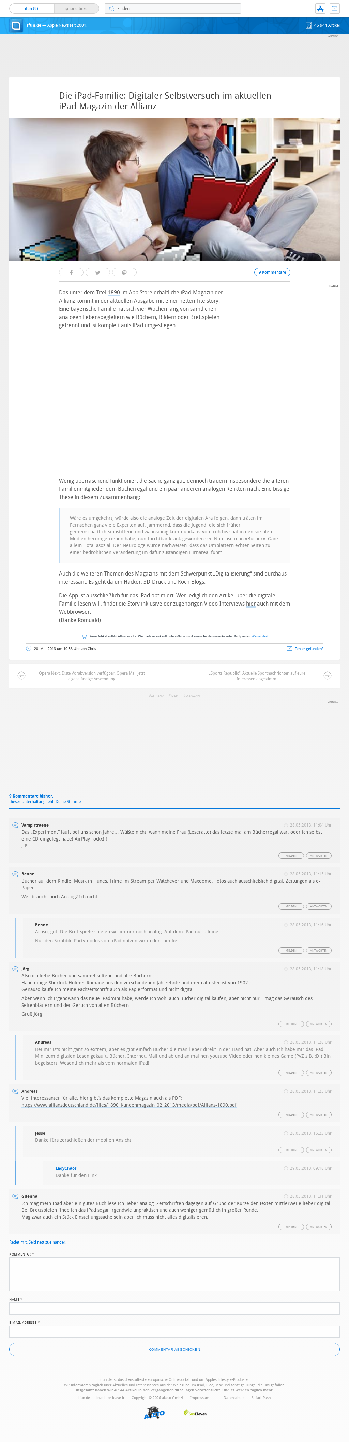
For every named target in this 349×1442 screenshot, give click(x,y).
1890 (114, 292)
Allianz (157, 696)
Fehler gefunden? (309, 649)
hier (251, 603)
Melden (291, 855)
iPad (174, 696)
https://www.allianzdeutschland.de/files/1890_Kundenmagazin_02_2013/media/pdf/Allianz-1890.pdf (129, 1105)
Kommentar (21, 1253)
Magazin (192, 696)
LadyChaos (66, 1168)
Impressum (199, 1398)
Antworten (319, 855)
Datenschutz (234, 1398)
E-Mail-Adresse (24, 1322)
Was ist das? (260, 636)
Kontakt (334, 8)
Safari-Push (261, 1398)
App (320, 8)
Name (15, 1299)
